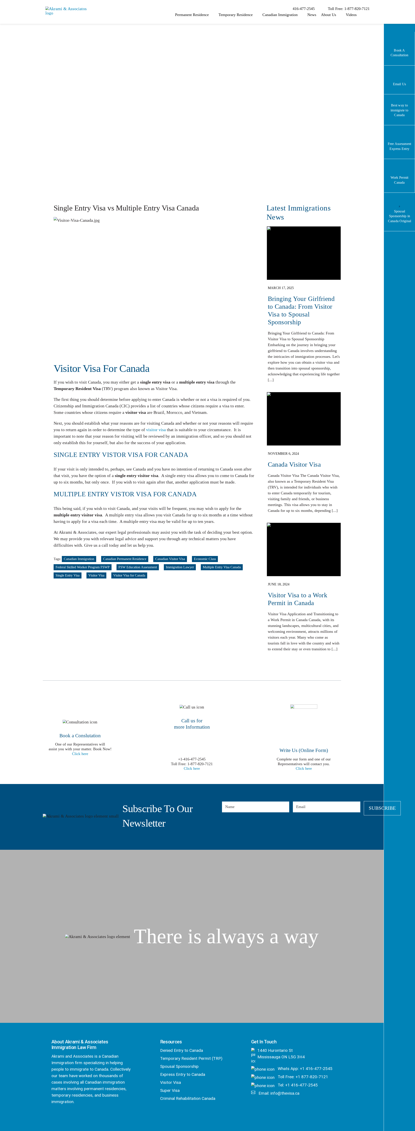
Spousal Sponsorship (179, 1066)
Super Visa (170, 1090)
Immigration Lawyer (180, 567)
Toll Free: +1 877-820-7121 (302, 1076)
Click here (80, 754)
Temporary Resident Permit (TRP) (191, 1058)
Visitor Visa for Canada (129, 575)
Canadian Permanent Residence (124, 559)
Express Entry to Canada (182, 1074)
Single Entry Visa (68, 575)
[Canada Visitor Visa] (304, 455)
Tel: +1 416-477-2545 (297, 1085)
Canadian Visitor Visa (170, 559)
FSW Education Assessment (137, 567)
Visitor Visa (96, 575)
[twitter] (65, 1116)
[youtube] (88, 1116)
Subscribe (382, 808)
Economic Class (205, 559)
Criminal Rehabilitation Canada (187, 1098)
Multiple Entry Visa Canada (222, 567)
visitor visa (156, 429)
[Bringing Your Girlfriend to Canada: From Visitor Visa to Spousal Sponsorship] (304, 306)
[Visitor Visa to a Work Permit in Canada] (304, 589)
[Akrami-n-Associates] (67, 8)
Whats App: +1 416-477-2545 (304, 1068)
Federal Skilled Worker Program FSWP (83, 567)
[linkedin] (76, 1116)
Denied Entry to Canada (181, 1050)
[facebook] (53, 1116)
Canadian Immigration (79, 559)
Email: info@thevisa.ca (278, 1093)
